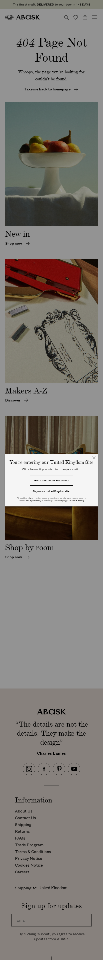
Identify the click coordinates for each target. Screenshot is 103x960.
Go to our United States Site (51, 480)
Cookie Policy (77, 500)
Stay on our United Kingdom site (51, 491)
